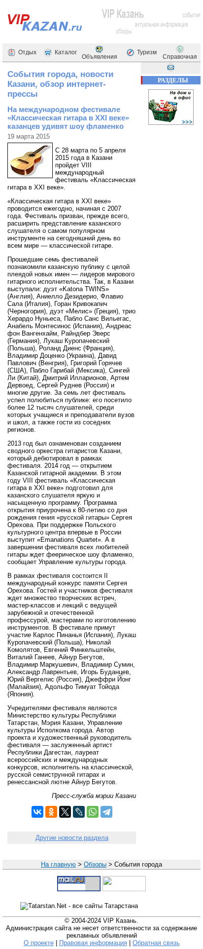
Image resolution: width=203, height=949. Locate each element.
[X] (65, 812)
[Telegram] (106, 812)
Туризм (147, 52)
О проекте (39, 943)
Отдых (27, 52)
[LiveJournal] (79, 812)
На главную (58, 864)
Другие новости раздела (71, 837)
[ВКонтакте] (37, 812)
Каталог (66, 52)
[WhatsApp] (93, 812)
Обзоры (95, 864)
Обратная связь (156, 943)
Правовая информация (93, 943)
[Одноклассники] (51, 812)
